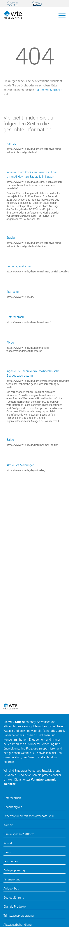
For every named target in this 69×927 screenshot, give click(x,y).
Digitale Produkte (14, 906)
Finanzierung (11, 879)
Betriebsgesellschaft (19, 266)
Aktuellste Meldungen (20, 465)
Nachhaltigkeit (12, 807)
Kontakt (8, 843)
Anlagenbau (11, 888)
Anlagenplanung (14, 870)
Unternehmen (15, 317)
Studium (11, 237)
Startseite (12, 291)
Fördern (11, 342)
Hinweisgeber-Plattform (18, 834)
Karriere (11, 143)
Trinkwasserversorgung (18, 915)
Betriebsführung (13, 897)
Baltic (10, 439)
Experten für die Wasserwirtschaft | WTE (29, 816)
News (7, 852)
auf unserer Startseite (48, 90)
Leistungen (10, 861)
